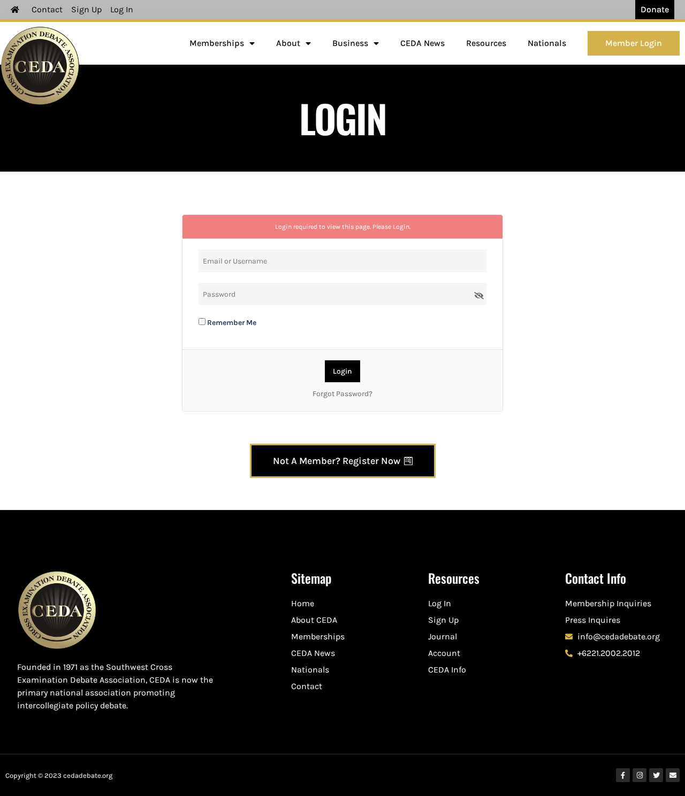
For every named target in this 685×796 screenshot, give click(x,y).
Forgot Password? (342, 393)
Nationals (547, 43)
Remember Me (231, 322)
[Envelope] (673, 775)
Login (401, 226)
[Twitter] (656, 775)
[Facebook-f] (623, 775)
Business (350, 43)
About (288, 43)
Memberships (216, 43)
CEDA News (422, 43)
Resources (486, 43)
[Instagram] (639, 775)
